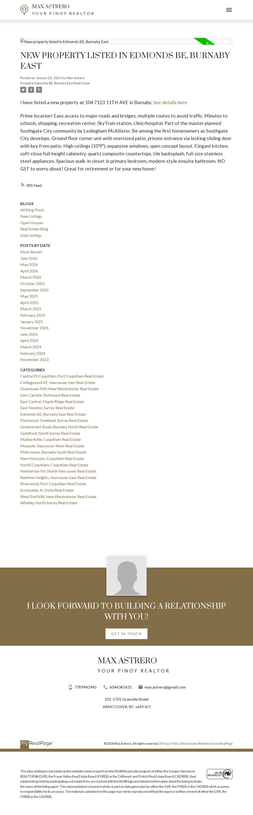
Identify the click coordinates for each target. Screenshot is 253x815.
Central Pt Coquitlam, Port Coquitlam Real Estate (62, 376)
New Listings (31, 216)
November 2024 (34, 327)
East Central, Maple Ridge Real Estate (52, 401)
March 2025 (30, 308)
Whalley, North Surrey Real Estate (48, 502)
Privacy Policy (170, 743)
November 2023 (34, 359)
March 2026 (30, 277)
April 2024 (29, 340)
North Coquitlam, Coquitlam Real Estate (54, 464)
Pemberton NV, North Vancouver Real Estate (58, 471)
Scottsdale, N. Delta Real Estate (47, 490)
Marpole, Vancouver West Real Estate (52, 445)
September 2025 (34, 290)
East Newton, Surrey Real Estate (47, 407)
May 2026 (29, 264)
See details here (170, 102)
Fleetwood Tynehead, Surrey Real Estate (54, 420)
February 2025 (32, 315)
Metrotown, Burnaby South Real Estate (53, 452)
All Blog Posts (32, 209)
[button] (126, 633)
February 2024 (32, 353)
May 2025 (29, 296)
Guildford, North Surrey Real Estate (50, 433)
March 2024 (30, 346)
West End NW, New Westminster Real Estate (58, 496)
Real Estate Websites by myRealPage (207, 743)
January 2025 (31, 321)
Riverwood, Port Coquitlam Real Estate (53, 483)
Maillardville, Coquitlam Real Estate (50, 439)
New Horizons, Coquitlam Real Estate (52, 458)
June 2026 (29, 258)
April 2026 (29, 270)
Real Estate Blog (34, 228)
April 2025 (29, 302)
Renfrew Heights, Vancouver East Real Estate (58, 477)
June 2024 (29, 334)
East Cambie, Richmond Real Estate (50, 395)
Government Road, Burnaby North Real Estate (59, 426)
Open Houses (31, 222)
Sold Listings (31, 235)
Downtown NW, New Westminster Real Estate (59, 388)
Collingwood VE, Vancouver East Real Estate (57, 382)
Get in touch (126, 633)
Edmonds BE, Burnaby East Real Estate (62, 83)
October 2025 (32, 283)
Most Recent (31, 251)
